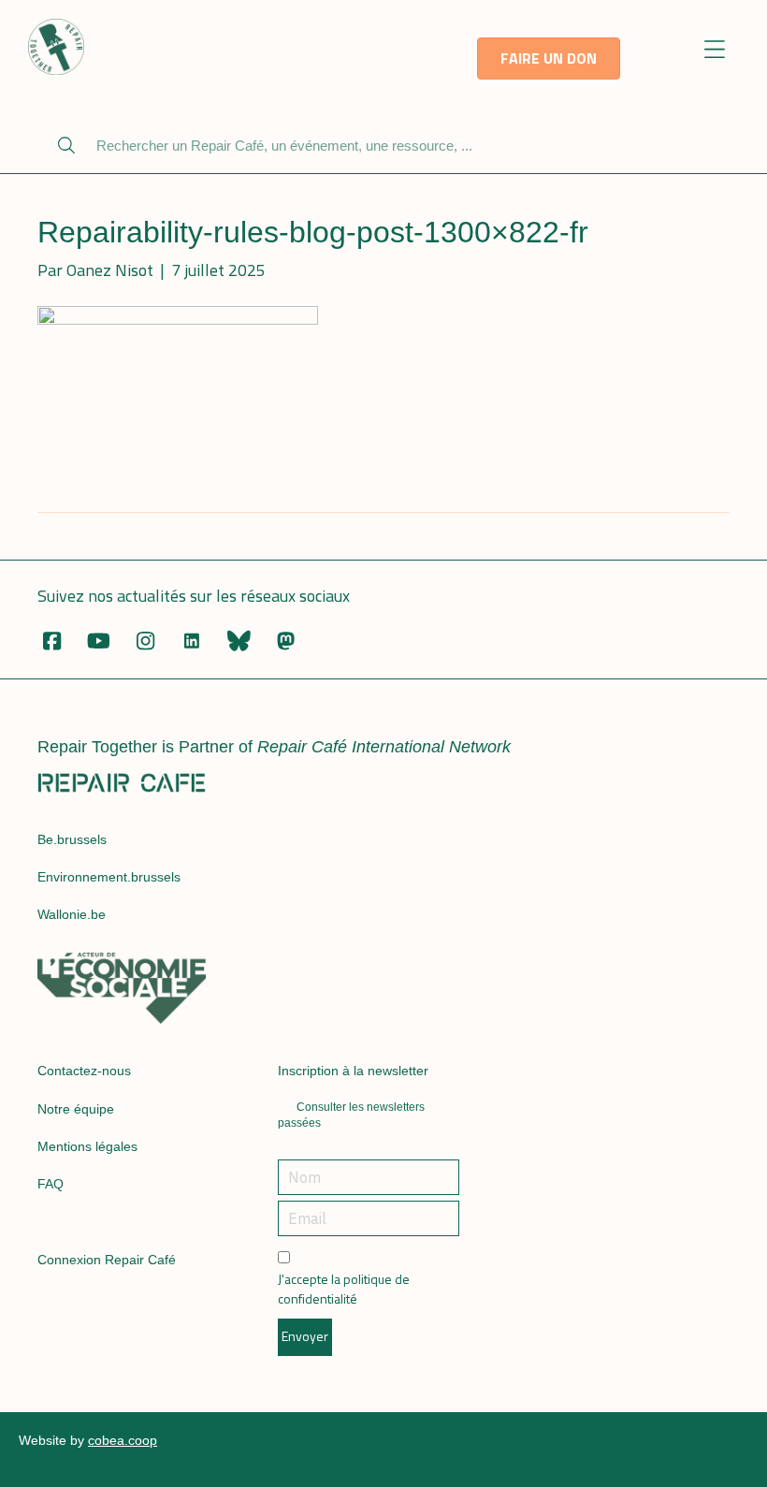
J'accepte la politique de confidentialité (344, 1288)
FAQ (50, 1183)
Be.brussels (72, 839)
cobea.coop (122, 1440)
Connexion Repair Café (106, 1259)
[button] (715, 51)
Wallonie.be (71, 914)
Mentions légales (87, 1146)
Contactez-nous (84, 1070)
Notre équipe (75, 1108)
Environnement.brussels (109, 876)
